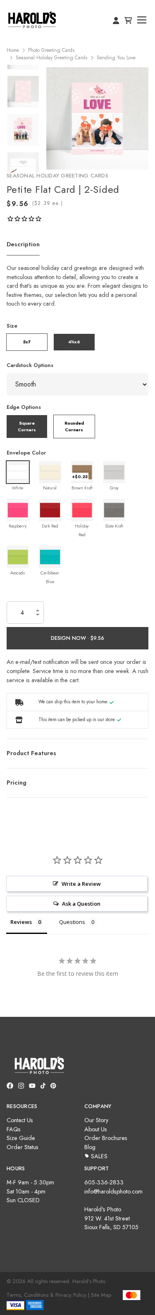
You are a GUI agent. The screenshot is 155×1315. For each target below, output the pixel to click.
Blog (89, 1147)
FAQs (14, 1129)
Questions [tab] (72, 922)
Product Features (31, 753)
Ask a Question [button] (81, 903)
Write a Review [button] (81, 883)
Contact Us (20, 1120)
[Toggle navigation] (142, 20)
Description (23, 244)
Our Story (96, 1120)
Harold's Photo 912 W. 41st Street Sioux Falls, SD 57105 (111, 1218)
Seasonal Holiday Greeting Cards (51, 57)
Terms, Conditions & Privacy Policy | (48, 1295)
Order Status (22, 1147)
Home (13, 50)
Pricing (16, 782)
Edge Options (24, 407)
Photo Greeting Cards (51, 50)
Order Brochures (105, 1138)
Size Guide (21, 1138)
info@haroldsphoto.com (113, 1191)
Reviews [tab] (21, 922)
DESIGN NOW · (71, 638)
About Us (95, 1129)
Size (12, 326)
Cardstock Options (30, 365)
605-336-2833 (104, 1182)
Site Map (101, 1295)
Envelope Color (26, 453)
